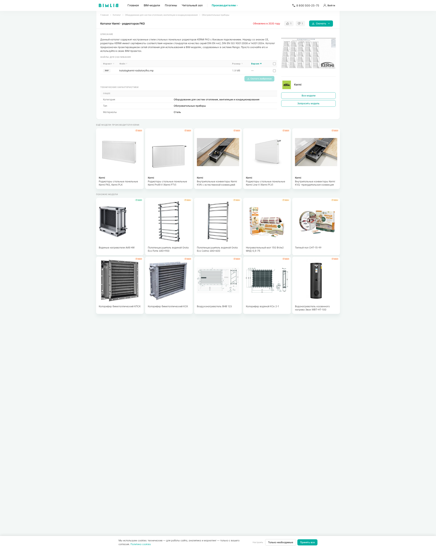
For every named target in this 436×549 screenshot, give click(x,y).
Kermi (297, 84)
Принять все (307, 542)
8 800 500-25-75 (307, 5)
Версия (256, 63)
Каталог (117, 15)
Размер (237, 63)
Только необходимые (280, 542)
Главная (133, 5)
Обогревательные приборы (215, 15)
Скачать (321, 23)
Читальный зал (192, 5)
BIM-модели (152, 5)
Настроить (258, 542)
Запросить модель (308, 103)
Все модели (308, 95)
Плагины (171, 5)
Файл (123, 63)
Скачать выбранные (261, 78)
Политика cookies (140, 544)
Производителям (224, 5)
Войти (331, 5)
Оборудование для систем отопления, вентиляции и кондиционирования (161, 15)
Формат (108, 63)
